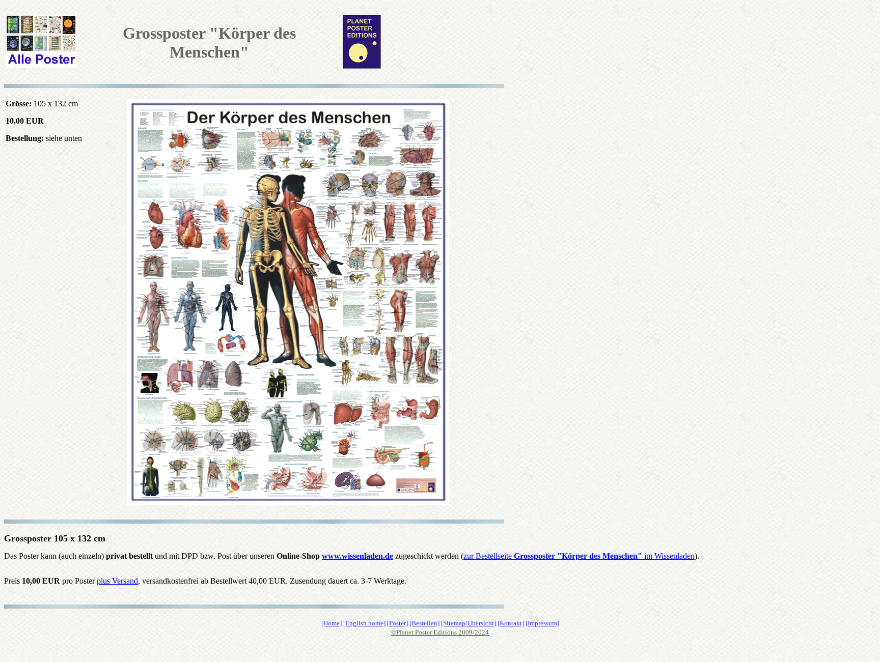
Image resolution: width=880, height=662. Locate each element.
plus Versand (117, 581)
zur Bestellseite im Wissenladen (579, 556)
